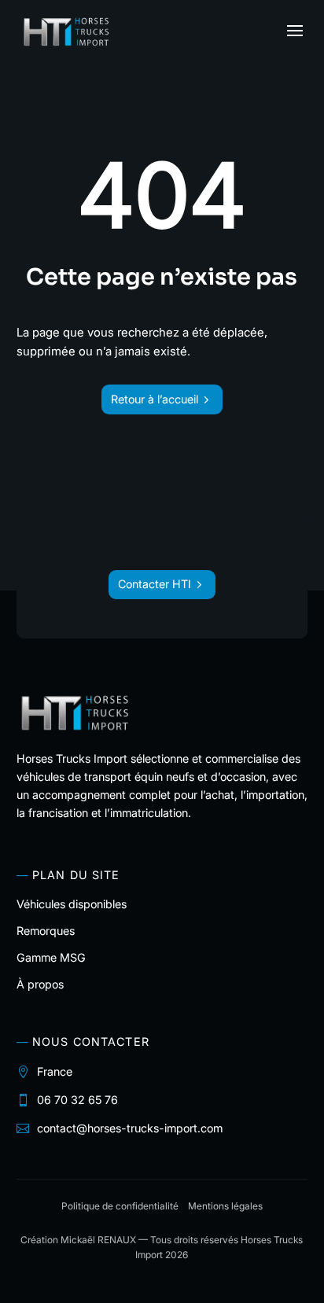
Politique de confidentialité (120, 1206)
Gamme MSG (51, 957)
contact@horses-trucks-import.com (130, 1128)
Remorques (46, 930)
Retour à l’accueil (154, 399)
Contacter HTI (154, 584)
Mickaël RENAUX (98, 1240)
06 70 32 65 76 (77, 1099)
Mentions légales (225, 1206)
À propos (40, 984)
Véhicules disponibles (72, 904)
